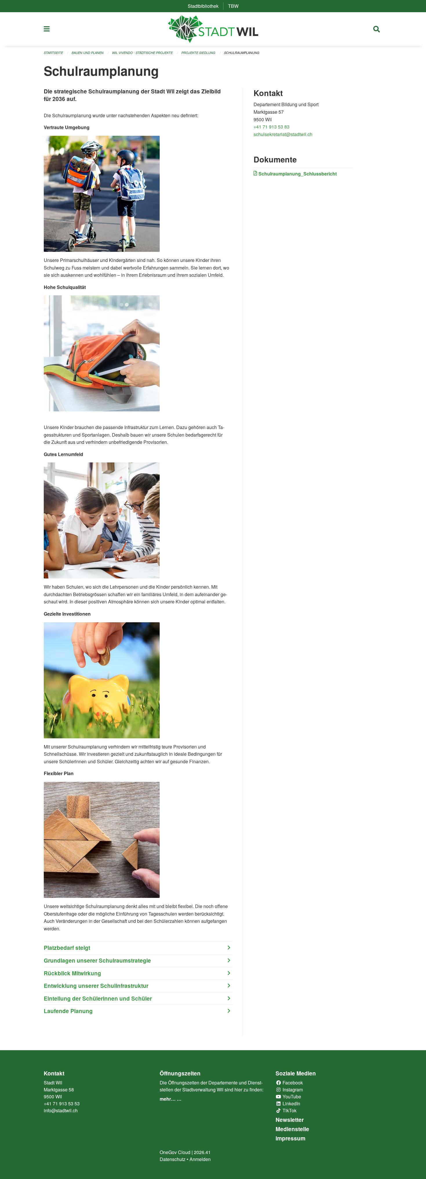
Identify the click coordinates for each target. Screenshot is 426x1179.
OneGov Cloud (175, 1152)
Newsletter (290, 1120)
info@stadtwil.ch (61, 1110)
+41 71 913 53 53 (62, 1103)
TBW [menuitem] (235, 6)
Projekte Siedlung (198, 52)
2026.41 (202, 1152)
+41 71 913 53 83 (272, 126)
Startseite (53, 52)
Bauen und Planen (87, 52)
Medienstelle (292, 1129)
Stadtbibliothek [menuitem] (205, 6)
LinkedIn (290, 1103)
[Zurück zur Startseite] (213, 29)
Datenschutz (172, 1159)
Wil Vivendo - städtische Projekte (142, 52)
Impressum (290, 1138)
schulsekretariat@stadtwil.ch (283, 134)
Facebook (292, 1082)
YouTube (291, 1096)
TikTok (288, 1110)
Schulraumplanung (241, 52)
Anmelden (200, 1159)
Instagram (292, 1089)
